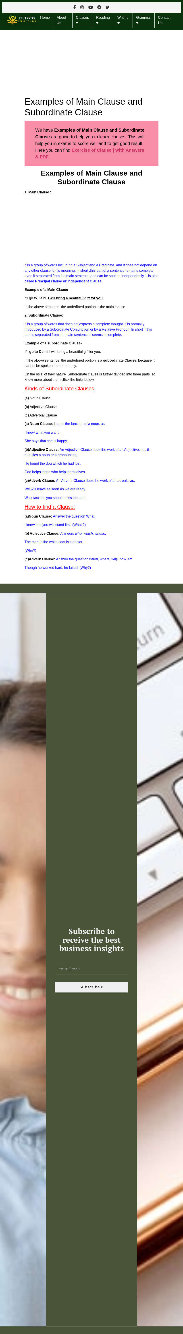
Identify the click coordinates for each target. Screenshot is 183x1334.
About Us (61, 20)
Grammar (143, 17)
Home (45, 17)
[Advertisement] (91, 63)
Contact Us (164, 20)
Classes (82, 17)
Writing (123, 17)
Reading (103, 17)
